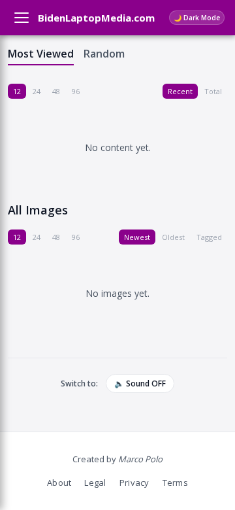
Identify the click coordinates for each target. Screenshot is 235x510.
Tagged (209, 237)
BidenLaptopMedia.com (96, 17)
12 (17, 91)
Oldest (173, 237)
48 (56, 91)
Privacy (134, 482)
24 (36, 91)
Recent (180, 91)
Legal (95, 482)
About (59, 482)
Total (213, 91)
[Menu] (21, 17)
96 (76, 91)
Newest (137, 237)
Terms (175, 482)
